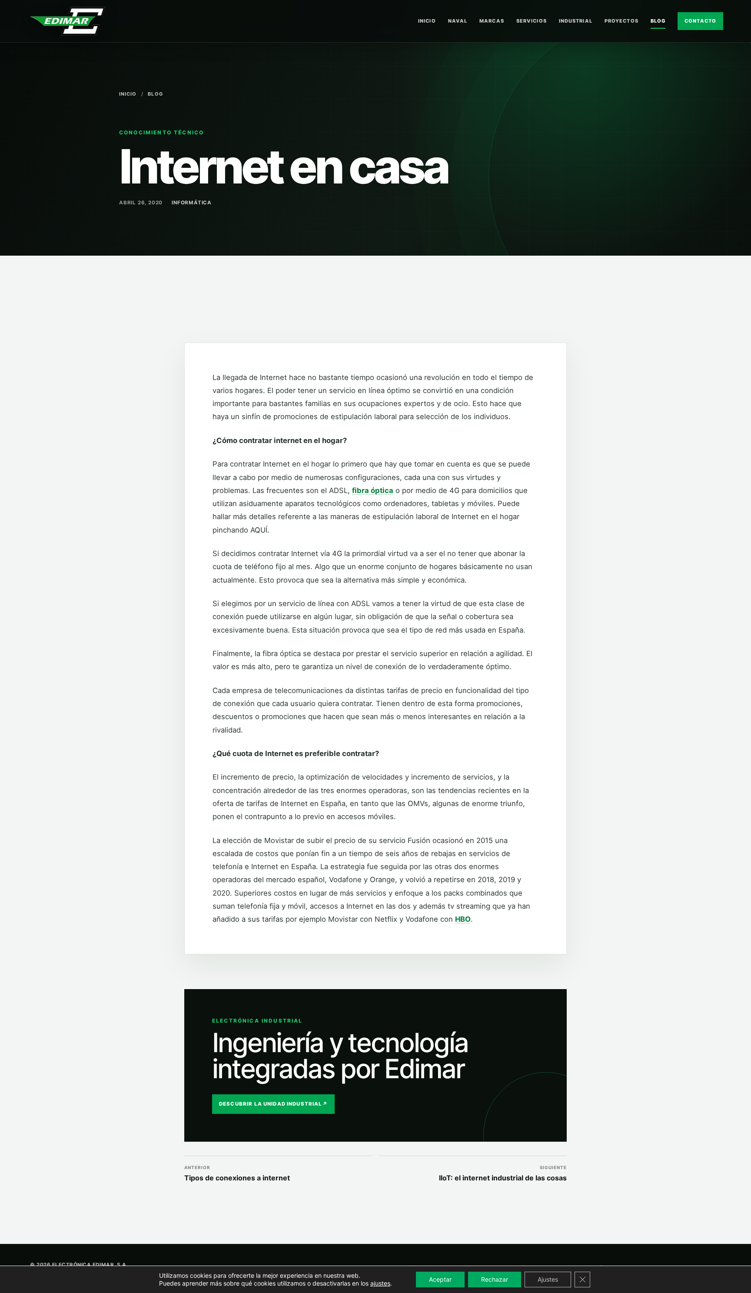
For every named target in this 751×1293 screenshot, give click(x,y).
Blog (658, 21)
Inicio (427, 21)
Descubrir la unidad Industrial (273, 1104)
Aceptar (440, 1279)
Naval (458, 21)
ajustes (380, 1283)
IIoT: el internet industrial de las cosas (503, 1174)
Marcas (491, 21)
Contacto (700, 21)
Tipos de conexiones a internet (237, 1174)
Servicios (531, 21)
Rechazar (494, 1279)
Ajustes (548, 1279)
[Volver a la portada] (68, 20)
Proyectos (621, 21)
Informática (192, 203)
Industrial (575, 21)
